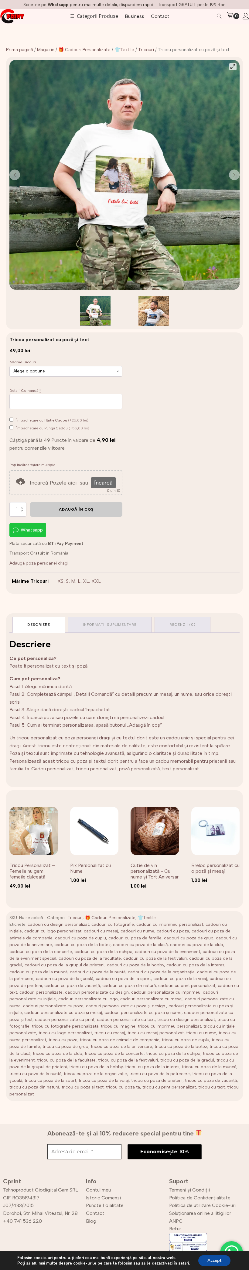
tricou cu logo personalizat (65, 1032)
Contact (160, 16)
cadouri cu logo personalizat (52, 931)
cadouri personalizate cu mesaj (151, 999)
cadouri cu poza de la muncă (38, 972)
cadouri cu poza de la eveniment (167, 951)
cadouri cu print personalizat (186, 985)
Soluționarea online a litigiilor (200, 1213)
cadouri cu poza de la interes (195, 965)
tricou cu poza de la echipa (173, 1053)
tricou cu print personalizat (169, 1087)
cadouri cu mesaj (101, 931)
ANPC (175, 1221)
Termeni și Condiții (189, 1190)
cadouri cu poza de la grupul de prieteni (64, 965)
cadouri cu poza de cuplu (80, 938)
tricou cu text (211, 1087)
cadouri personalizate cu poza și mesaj (63, 1012)
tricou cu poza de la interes (152, 1066)
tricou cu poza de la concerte (114, 1053)
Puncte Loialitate (105, 1205)
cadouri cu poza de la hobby (135, 965)
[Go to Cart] (233, 16)
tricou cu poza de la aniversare (121, 1046)
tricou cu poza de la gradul (187, 1060)
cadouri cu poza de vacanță (72, 985)
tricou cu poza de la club (57, 1053)
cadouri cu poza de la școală (64, 978)
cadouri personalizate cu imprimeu (165, 992)
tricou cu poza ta (123, 1087)
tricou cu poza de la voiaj (104, 1080)
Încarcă (103, 482)
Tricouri (146, 49)
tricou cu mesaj (109, 1032)
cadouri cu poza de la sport (123, 978)
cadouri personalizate (41, 992)
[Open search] (219, 16)
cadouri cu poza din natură (129, 985)
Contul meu (98, 1190)
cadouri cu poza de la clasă (140, 944)
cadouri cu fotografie (112, 924)
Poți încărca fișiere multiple (32, 465)
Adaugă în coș (76, 509)
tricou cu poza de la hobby (96, 1066)
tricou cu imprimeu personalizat (169, 1026)
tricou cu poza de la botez (181, 1046)
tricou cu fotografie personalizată (65, 1026)
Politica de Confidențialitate (199, 1198)
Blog (91, 1221)
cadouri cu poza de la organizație (161, 972)
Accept (214, 1260)
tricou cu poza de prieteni (156, 1080)
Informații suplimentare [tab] (110, 624)
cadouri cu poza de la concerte (40, 951)
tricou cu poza (63, 1039)
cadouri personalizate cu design (97, 992)
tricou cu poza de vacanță (211, 1080)
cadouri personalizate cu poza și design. (126, 1005)
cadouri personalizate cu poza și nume (143, 1012)
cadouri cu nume (137, 931)
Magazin (45, 49)
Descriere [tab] (38, 624)
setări (183, 1263)
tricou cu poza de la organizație (95, 1073)
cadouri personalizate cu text (126, 1019)
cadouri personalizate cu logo (88, 999)
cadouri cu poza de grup (188, 938)
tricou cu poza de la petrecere (159, 1073)
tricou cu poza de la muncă (209, 1066)
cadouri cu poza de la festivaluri (155, 958)
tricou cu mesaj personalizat (156, 1032)
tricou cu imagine (118, 1026)
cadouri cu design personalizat (58, 924)
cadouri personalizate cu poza (53, 1005)
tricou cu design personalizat (186, 1019)
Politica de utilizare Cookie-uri (202, 1205)
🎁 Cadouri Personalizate (84, 49)
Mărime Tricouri (23, 362)
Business (134, 16)
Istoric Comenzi (103, 1198)
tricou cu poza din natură (34, 1087)
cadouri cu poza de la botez (82, 944)
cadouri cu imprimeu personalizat (169, 924)
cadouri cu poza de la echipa (103, 951)
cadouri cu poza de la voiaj (180, 978)
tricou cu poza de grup (65, 1046)
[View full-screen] (233, 66)
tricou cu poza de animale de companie (119, 1039)
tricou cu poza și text (83, 1087)
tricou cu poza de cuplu (185, 1039)
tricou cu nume (201, 1032)
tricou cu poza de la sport (50, 1080)
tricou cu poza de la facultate (66, 1060)
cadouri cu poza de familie (135, 938)
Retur (175, 1229)
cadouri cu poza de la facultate (90, 958)
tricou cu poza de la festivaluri (128, 1060)
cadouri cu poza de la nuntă (97, 972)
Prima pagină (19, 49)
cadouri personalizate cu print (64, 1019)
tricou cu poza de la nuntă (35, 1073)
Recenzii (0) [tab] (182, 624)
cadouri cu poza (173, 931)
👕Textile (124, 49)
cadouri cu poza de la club (196, 944)
